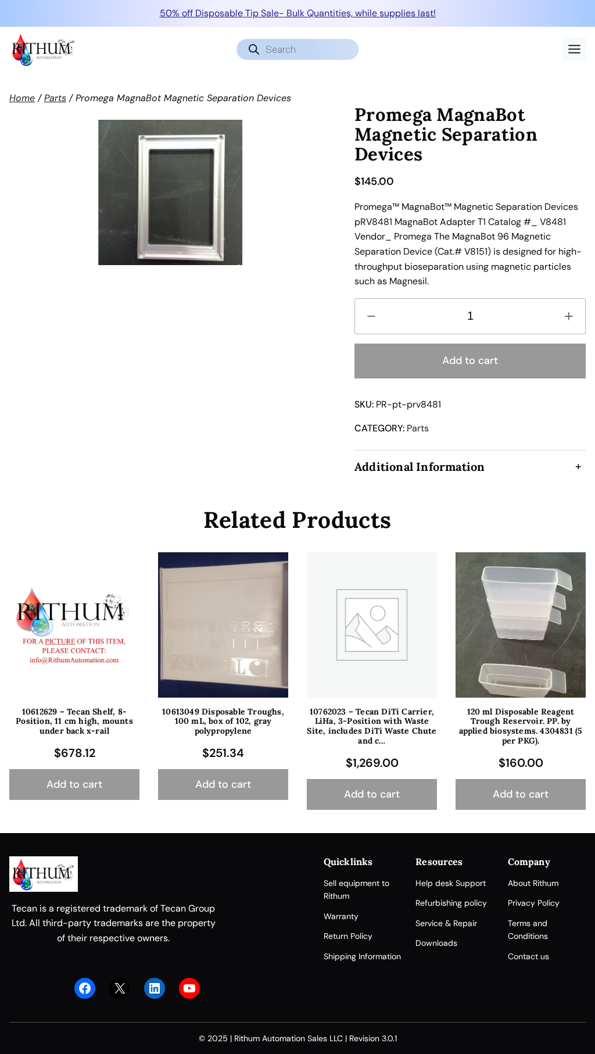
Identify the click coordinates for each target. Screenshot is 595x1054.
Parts (55, 98)
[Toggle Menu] (574, 49)
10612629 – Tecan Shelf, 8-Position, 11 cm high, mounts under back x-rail (74, 721)
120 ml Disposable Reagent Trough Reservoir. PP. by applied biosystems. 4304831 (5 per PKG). (521, 726)
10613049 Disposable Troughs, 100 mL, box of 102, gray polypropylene (223, 721)
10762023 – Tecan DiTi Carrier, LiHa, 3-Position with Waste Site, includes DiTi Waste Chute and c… (371, 726)
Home (22, 98)
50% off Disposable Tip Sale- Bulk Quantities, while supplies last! (298, 13)
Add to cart (470, 360)
